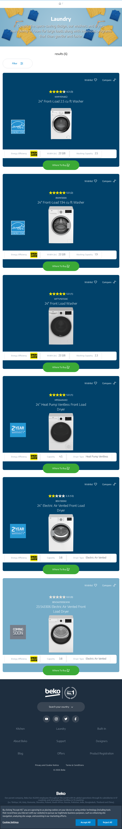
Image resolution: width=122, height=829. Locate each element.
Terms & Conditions (75, 765)
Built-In (101, 728)
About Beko (20, 741)
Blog (20, 753)
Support (61, 741)
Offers (61, 753)
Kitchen (20, 728)
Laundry (61, 728)
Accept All (85, 822)
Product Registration (102, 753)
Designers (101, 741)
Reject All (107, 822)
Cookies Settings (11, 822)
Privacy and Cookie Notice (47, 765)
